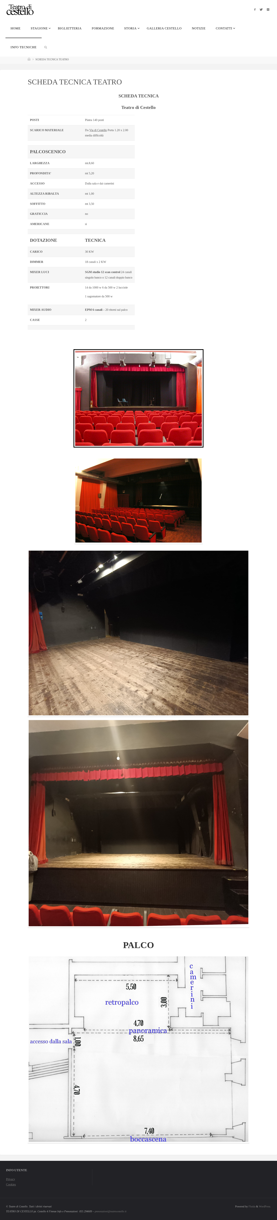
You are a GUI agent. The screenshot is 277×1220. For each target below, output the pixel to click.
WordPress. (265, 1206)
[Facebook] (254, 9)
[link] (46, 47)
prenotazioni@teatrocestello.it (110, 1211)
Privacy (10, 1179)
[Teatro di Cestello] (20, 9)
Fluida (251, 1206)
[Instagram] (268, 9)
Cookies (11, 1184)
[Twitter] (261, 9)
